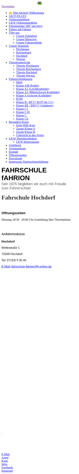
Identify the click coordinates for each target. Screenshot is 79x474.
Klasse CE (22, 118)
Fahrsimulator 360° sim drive (25, 26)
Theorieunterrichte (19, 62)
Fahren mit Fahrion (20, 29)
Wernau (20, 59)
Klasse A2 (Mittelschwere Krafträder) (38, 92)
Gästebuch (15, 145)
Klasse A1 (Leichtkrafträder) (32, 88)
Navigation (7, 6)
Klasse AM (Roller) (27, 85)
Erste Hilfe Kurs (25, 125)
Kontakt (13, 151)
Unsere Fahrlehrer (26, 36)
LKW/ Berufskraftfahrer (23, 138)
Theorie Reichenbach (28, 69)
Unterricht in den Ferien (30, 135)
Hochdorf (21, 55)
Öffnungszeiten (18, 155)
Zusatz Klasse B (25, 131)
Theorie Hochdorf (26, 72)
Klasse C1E (23, 112)
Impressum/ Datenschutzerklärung (28, 161)
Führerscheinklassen (20, 79)
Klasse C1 (22, 108)
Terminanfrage (17, 148)
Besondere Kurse (19, 122)
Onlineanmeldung (19, 19)
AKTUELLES (17, 16)
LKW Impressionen (27, 141)
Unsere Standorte (19, 45)
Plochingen (22, 49)
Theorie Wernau (25, 75)
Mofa (19, 82)
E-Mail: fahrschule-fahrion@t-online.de (26, 266)
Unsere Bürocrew (26, 39)
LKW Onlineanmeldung (23, 22)
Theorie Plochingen (27, 65)
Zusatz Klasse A (25, 128)
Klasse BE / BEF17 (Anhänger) (34, 105)
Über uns (14, 32)
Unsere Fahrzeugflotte (29, 42)
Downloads (15, 158)
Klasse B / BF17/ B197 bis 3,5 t (34, 102)
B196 (19, 98)
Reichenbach (23, 52)
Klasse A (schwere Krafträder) (33, 95)
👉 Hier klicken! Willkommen (26, 12)
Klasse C (21, 115)
